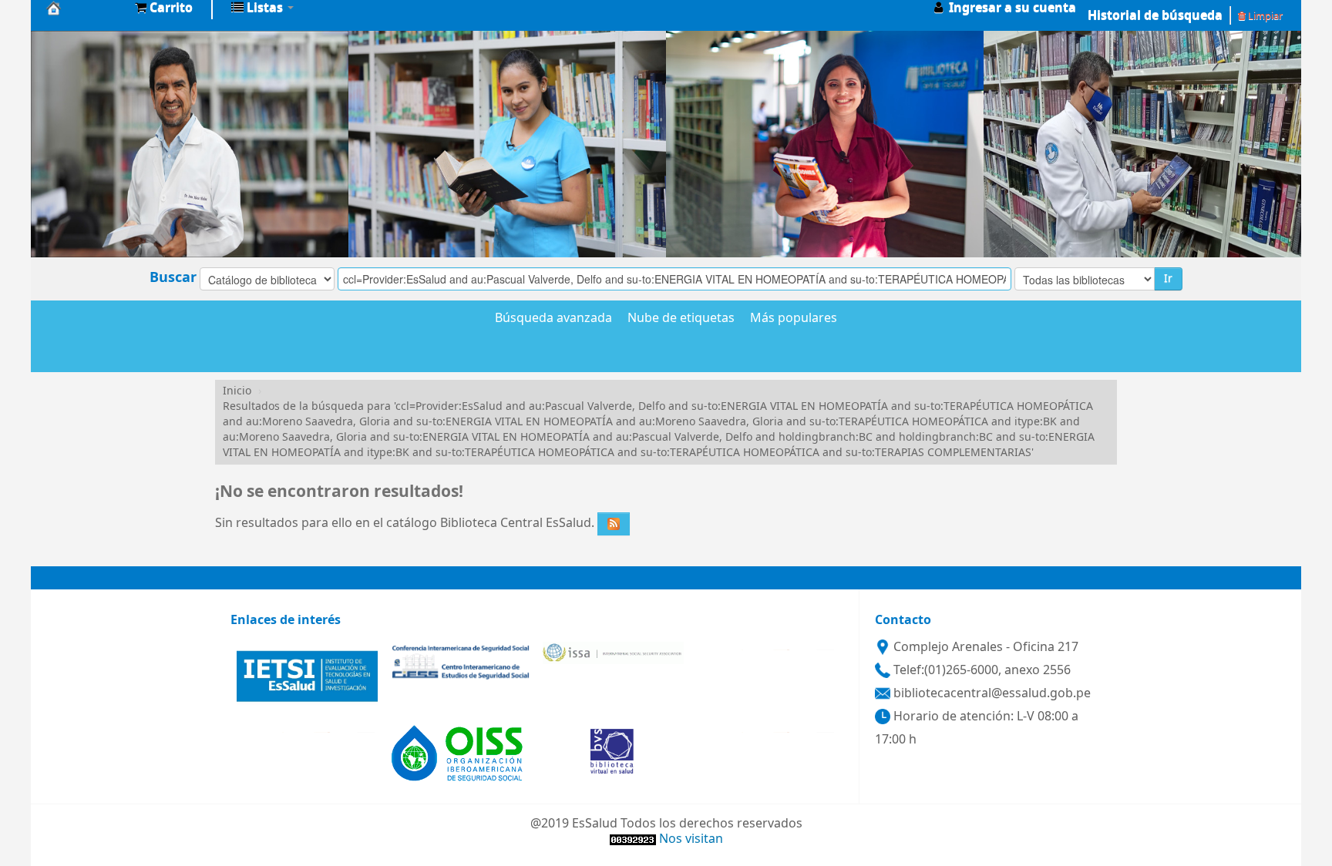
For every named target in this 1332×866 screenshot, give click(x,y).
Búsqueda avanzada (553, 318)
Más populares (793, 318)
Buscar (173, 277)
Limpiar (1264, 15)
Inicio (237, 391)
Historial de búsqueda (1155, 15)
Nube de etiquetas (681, 318)
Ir (1168, 278)
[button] (163, 7)
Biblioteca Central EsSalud (84, 7)
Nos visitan (691, 839)
